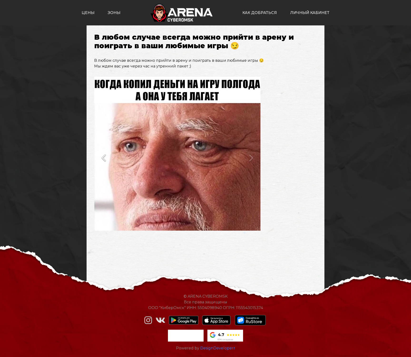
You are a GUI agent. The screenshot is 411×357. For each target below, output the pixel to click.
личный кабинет (309, 12)
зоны (114, 12)
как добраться (259, 12)
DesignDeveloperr (217, 348)
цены (88, 12)
